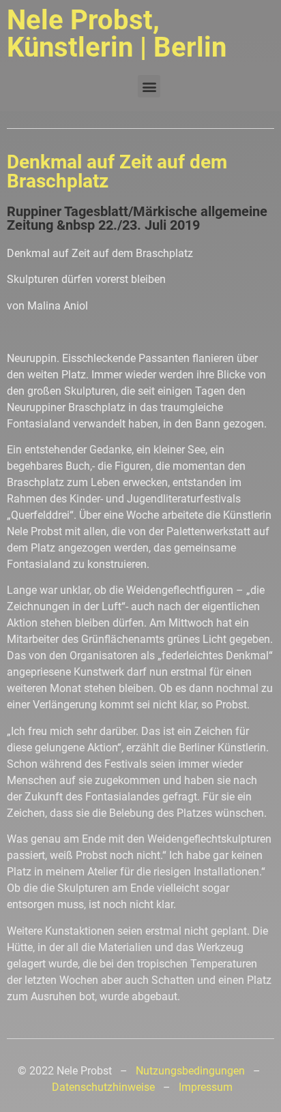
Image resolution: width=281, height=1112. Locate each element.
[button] (149, 86)
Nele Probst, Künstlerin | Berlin (116, 33)
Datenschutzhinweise (103, 1087)
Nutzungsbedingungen (190, 1070)
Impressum (206, 1087)
